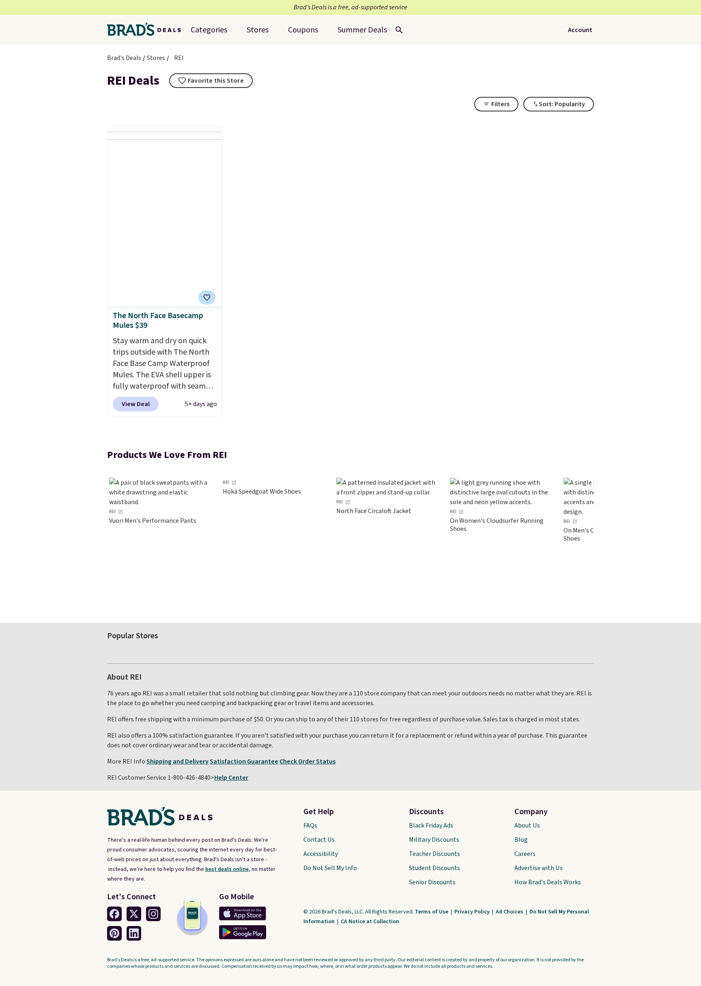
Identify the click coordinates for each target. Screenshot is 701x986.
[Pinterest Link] (114, 933)
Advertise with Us (538, 868)
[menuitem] (362, 30)
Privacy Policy (472, 912)
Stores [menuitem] (258, 30)
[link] (160, 539)
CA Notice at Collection (370, 922)
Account (580, 30)
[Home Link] (147, 30)
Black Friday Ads (431, 825)
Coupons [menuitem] (303, 30)
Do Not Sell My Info (330, 868)
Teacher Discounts (434, 854)
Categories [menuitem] (209, 30)
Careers (524, 854)
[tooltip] (211, 80)
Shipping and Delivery (177, 761)
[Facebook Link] (114, 914)
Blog (521, 840)
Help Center (231, 777)
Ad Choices (510, 912)
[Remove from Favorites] (206, 297)
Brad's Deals (124, 57)
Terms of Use (432, 912)
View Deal (136, 404)
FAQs (310, 825)
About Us (527, 825)
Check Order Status (307, 761)
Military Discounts (434, 840)
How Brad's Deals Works (547, 882)
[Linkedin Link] (134, 933)
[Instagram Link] (153, 914)
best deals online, (227, 869)
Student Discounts (434, 868)
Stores (156, 57)
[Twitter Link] (134, 914)
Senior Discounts (432, 882)
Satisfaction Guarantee (244, 761)
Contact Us (319, 840)
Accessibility (320, 854)
